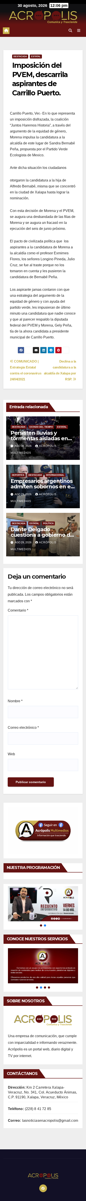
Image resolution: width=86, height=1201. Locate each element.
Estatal (36, 56)
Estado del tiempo (41, 427)
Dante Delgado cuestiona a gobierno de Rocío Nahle (42, 535)
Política (48, 523)
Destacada (20, 56)
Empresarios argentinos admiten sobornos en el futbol (42, 486)
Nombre (15, 701)
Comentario (18, 610)
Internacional (55, 475)
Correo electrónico (23, 727)
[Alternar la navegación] (79, 30)
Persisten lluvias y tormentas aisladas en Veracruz (39, 438)
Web (11, 754)
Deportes (18, 475)
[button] (70, 30)
